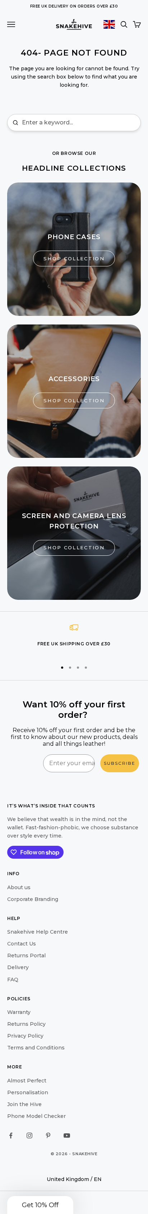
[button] (40, 1205)
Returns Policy (26, 1024)
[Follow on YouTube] (66, 1135)
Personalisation (27, 1092)
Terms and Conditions (36, 1047)
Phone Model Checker (36, 1116)
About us (19, 887)
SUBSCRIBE (119, 763)
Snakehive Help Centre (37, 932)
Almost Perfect (26, 1080)
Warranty (19, 1012)
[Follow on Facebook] (10, 1135)
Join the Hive (24, 1104)
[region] (74, 639)
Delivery (18, 967)
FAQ (12, 979)
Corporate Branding (32, 899)
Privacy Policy (25, 1036)
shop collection (74, 258)
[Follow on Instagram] (29, 1135)
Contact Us (21, 943)
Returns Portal (26, 955)
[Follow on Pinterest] (48, 1135)
